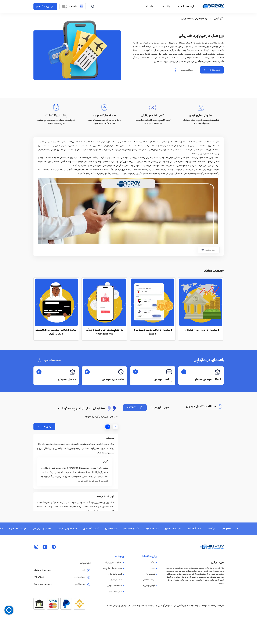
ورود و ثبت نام (42, 6)
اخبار (153, 568)
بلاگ (153, 562)
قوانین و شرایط (148, 585)
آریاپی (216, 18)
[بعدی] (107, 426)
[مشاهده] (54, 547)
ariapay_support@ (42, 584)
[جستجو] (92, 6)
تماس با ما (149, 6)
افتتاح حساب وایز (119, 529)
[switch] (64, 6)
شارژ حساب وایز (140, 529)
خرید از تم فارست (203, 529)
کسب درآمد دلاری (79, 529)
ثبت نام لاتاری (99, 529)
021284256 (132, 407)
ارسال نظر (47, 427)
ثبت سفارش (214, 70)
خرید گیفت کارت (182, 529)
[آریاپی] (212, 6)
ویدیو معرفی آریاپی (52, 360)
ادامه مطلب (210, 250)
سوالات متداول (186, 70)
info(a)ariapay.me (42, 570)
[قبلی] (115, 426)
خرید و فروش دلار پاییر (55, 529)
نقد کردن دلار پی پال (30, 529)
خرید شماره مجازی (161, 529)
